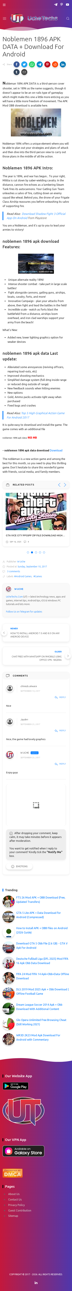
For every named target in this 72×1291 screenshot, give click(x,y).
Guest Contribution (19, 1210)
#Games (37, 576)
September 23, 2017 (30, 724)
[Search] (67, 18)
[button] (17, 64)
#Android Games (23, 576)
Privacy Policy (16, 1204)
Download (56, 450)
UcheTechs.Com (14, 596)
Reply (62, 697)
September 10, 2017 (30, 691)
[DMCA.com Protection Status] (13, 1172)
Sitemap (13, 1215)
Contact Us (15, 1199)
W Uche (24, 752)
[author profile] (8, 589)
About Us (14, 1193)
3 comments (13, 571)
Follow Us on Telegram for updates (24, 611)
